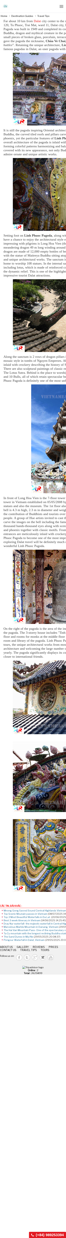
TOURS (45, 950)
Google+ (35, 957)
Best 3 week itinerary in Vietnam (22, 920)
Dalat (37, 21)
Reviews (39, 946)
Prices (53, 946)
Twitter (27, 957)
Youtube (51, 957)
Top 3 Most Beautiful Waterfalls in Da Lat (27, 917)
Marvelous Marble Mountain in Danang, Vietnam (31, 926)
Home (4, 16)
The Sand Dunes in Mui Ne (18, 936)
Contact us (8, 950)
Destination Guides (22, 16)
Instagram (43, 957)
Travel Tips (43, 16)
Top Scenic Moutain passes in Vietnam (25, 913)
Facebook (19, 957)
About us (6, 946)
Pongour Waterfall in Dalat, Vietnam (24, 939)
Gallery (23, 946)
